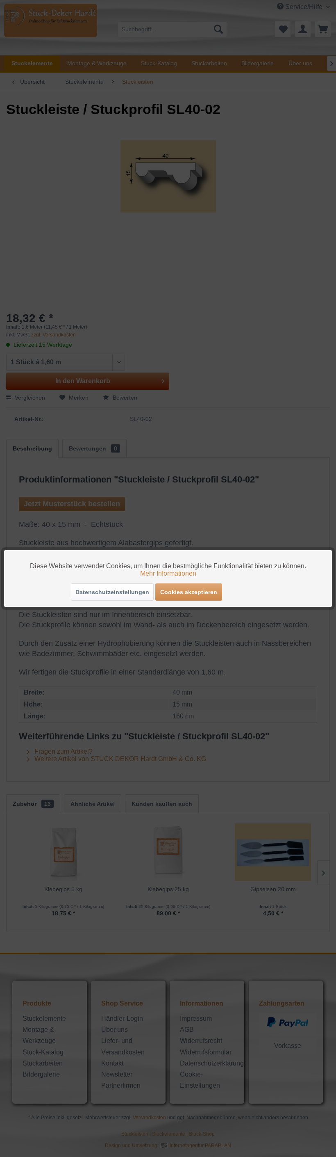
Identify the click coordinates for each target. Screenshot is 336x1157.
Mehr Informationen (168, 573)
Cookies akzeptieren (188, 592)
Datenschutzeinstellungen (112, 592)
